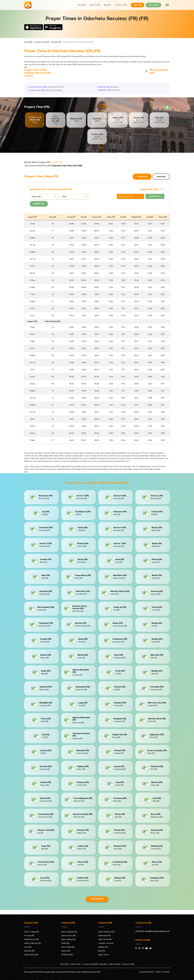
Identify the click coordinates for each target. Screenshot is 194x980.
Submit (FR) (39, 204)
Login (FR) (137, 5)
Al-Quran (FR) (29, 935)
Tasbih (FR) (65, 943)
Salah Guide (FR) (104, 935)
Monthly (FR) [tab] (142, 177)
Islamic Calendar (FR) (69, 932)
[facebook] (136, 948)
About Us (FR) (95, 5)
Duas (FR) (27, 947)
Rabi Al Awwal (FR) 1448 (59, 189)
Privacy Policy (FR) (146, 972)
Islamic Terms (103, 955)
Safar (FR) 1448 (37, 189)
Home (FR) (82, 5)
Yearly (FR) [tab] (161, 177)
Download (154, 196)
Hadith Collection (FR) (32, 943)
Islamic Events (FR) (68, 935)
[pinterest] (143, 948)
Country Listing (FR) (41, 42)
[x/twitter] (150, 948)
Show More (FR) (97, 899)
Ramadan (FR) (29, 951)
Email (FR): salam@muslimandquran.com (152, 931)
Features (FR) (75, 964)
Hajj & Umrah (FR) (104, 939)
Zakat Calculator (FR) (106, 932)
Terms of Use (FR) (162, 972)
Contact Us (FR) (121, 5)
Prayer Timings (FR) (31, 932)
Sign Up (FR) (153, 5)
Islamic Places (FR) (31, 955)
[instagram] (139, 948)
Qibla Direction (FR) (31, 939)
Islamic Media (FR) (68, 947)
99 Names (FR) (67, 955)
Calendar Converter (106, 943)
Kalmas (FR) (65, 951)
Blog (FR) (107, 5)
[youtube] (146, 948)
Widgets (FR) (103, 947)
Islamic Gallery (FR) (68, 939)
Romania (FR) (56, 42)
